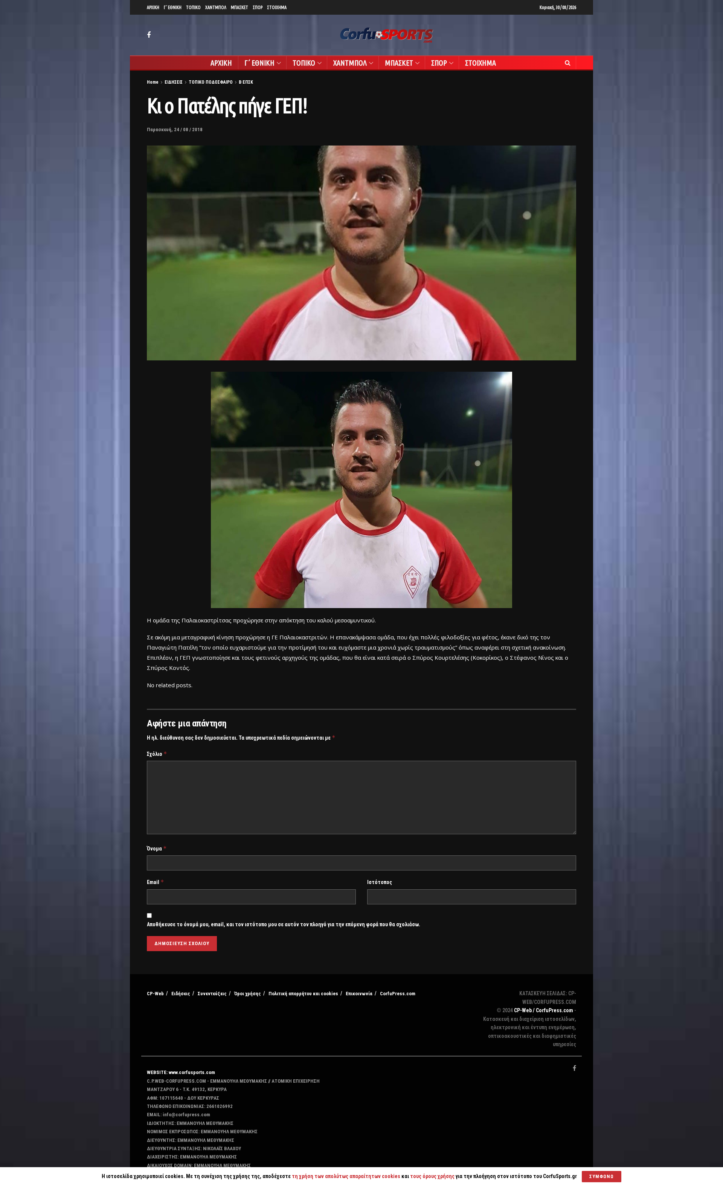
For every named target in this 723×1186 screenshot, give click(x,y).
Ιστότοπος (379, 882)
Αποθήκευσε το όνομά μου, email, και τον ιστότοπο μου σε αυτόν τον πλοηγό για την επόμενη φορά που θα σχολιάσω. (283, 924)
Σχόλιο (157, 753)
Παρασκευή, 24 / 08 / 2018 (175, 129)
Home (153, 82)
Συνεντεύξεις (212, 993)
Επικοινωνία (359, 993)
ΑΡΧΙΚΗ (153, 7)
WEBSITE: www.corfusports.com (181, 1072)
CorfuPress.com (397, 993)
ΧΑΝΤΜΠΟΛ (215, 7)
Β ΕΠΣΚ (246, 82)
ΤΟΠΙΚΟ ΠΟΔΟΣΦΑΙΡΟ (211, 82)
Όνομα (157, 848)
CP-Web (155, 993)
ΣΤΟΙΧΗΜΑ (277, 7)
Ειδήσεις (180, 993)
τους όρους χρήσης (433, 1176)
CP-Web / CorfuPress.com (543, 1010)
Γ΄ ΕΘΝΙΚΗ (173, 7)
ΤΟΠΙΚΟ (193, 7)
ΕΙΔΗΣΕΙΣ (174, 82)
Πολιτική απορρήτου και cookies (303, 993)
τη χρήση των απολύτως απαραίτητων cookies (346, 1176)
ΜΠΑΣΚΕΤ (239, 7)
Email (155, 882)
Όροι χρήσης (247, 993)
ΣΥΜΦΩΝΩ (601, 1176)
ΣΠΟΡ (257, 7)
